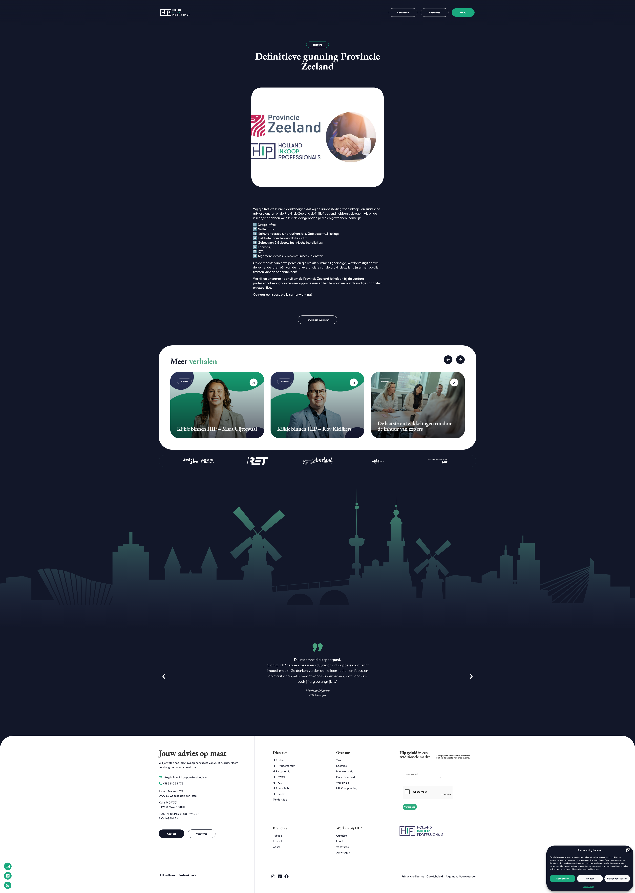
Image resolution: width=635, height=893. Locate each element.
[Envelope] (8, 866)
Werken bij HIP (349, 827)
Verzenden (410, 806)
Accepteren (562, 878)
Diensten (280, 752)
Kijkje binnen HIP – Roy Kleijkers (214, 428)
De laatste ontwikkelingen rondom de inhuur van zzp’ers (314, 426)
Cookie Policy (588, 886)
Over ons (343, 752)
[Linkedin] (280, 876)
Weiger (590, 878)
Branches (280, 827)
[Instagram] (273, 876)
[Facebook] (286, 876)
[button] (628, 850)
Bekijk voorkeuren (617, 878)
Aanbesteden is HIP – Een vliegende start (416, 426)
